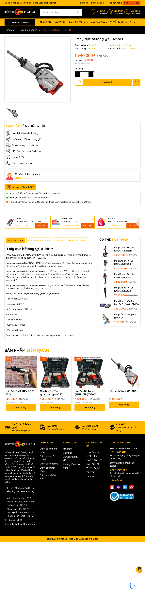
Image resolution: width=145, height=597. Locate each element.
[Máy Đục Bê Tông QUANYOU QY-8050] (55, 372)
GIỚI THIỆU (61, 22)
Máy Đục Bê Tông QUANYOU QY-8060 (85, 393)
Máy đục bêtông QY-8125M (123, 391)
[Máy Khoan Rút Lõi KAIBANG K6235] (105, 279)
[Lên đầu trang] (139, 580)
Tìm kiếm (67, 448)
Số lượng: (79, 68)
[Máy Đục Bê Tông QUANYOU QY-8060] (90, 372)
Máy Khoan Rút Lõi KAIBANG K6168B (124, 249)
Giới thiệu (67, 452)
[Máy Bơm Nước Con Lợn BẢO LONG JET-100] (105, 305)
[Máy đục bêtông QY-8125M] (124, 372)
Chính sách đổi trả (49, 463)
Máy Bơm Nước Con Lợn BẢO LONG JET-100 (126, 303)
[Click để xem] (37, 69)
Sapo (96, 538)
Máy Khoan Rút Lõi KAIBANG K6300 (124, 289)
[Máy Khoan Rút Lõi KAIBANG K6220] (105, 265)
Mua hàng (21, 407)
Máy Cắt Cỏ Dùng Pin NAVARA (125, 316)
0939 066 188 (118, 469)
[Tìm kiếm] (78, 12)
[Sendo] (131, 487)
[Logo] (20, 12)
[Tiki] (125, 487)
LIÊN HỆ (90, 476)
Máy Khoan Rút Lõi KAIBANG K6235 (124, 276)
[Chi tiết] (45, 218)
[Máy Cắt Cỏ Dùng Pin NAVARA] (105, 319)
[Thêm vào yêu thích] (136, 82)
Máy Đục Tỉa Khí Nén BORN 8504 (20, 393)
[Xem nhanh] (34, 369)
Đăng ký (84, 3)
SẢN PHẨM (27, 350)
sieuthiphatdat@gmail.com (21, 524)
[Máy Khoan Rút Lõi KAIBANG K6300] (105, 292)
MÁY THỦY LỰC (77, 22)
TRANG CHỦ (46, 22)
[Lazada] (118, 487)
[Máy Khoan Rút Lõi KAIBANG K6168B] (105, 252)
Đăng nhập (96, 3)
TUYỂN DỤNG (117, 22)
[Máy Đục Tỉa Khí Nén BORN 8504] (21, 372)
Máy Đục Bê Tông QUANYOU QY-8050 (51, 393)
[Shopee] (112, 487)
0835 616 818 (133, 3)
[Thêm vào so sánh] (34, 364)
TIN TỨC (90, 472)
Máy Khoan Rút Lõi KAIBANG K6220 (124, 262)
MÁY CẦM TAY (98, 22)
